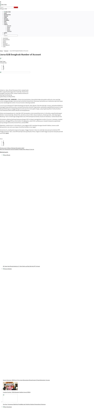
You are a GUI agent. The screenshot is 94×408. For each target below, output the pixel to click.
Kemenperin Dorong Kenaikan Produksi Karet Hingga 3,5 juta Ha (17, 149)
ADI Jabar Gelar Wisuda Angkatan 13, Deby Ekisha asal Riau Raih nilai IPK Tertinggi (21, 266)
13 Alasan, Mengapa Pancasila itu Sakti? (12, 148)
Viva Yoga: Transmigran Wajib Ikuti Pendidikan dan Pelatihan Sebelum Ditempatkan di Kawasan (24, 404)
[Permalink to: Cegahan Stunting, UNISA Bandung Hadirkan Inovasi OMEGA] (10, 389)
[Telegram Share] (3, 68)
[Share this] (3, 65)
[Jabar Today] (3, 4)
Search (15, 7)
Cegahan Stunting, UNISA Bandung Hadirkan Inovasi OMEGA (16, 392)
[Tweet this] (3, 67)
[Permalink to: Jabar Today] (1, 60)
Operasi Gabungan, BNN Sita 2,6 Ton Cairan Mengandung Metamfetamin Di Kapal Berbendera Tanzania (26, 380)
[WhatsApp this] (3, 69)
